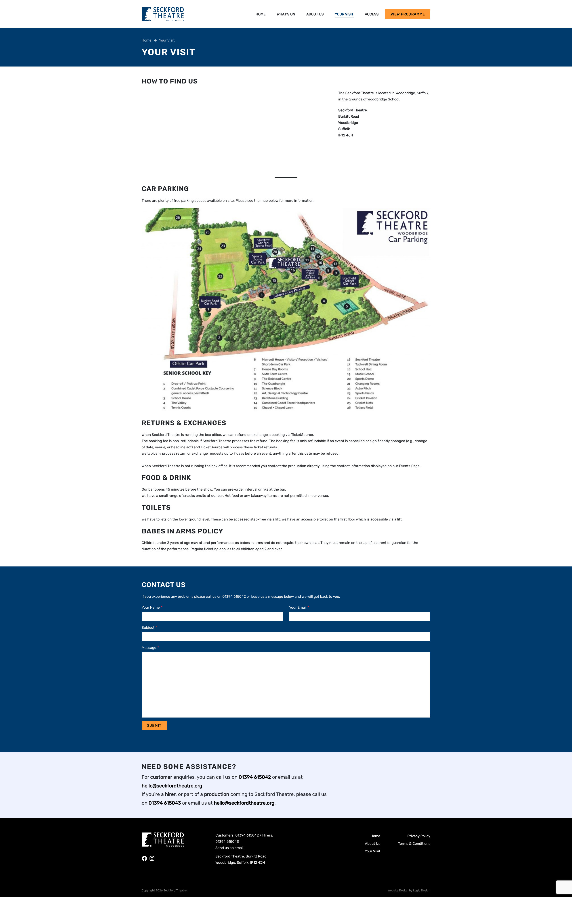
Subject (149, 627)
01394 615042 (255, 777)
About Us (315, 14)
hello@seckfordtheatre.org (172, 786)
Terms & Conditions (414, 843)
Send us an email (229, 848)
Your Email (299, 607)
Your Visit (344, 14)
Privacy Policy (418, 836)
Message (150, 647)
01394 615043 (165, 803)
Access (372, 14)
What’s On (286, 14)
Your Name (152, 607)
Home (261, 14)
